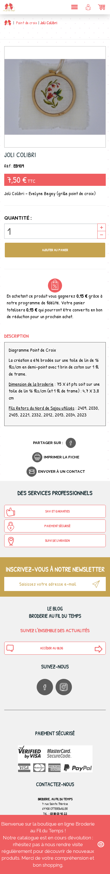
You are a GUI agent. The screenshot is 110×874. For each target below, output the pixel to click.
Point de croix (26, 23)
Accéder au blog (51, 648)
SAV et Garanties (57, 511)
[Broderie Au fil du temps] (8, 7)
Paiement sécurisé (57, 525)
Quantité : (18, 218)
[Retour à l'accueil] (7, 23)
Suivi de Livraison (57, 540)
